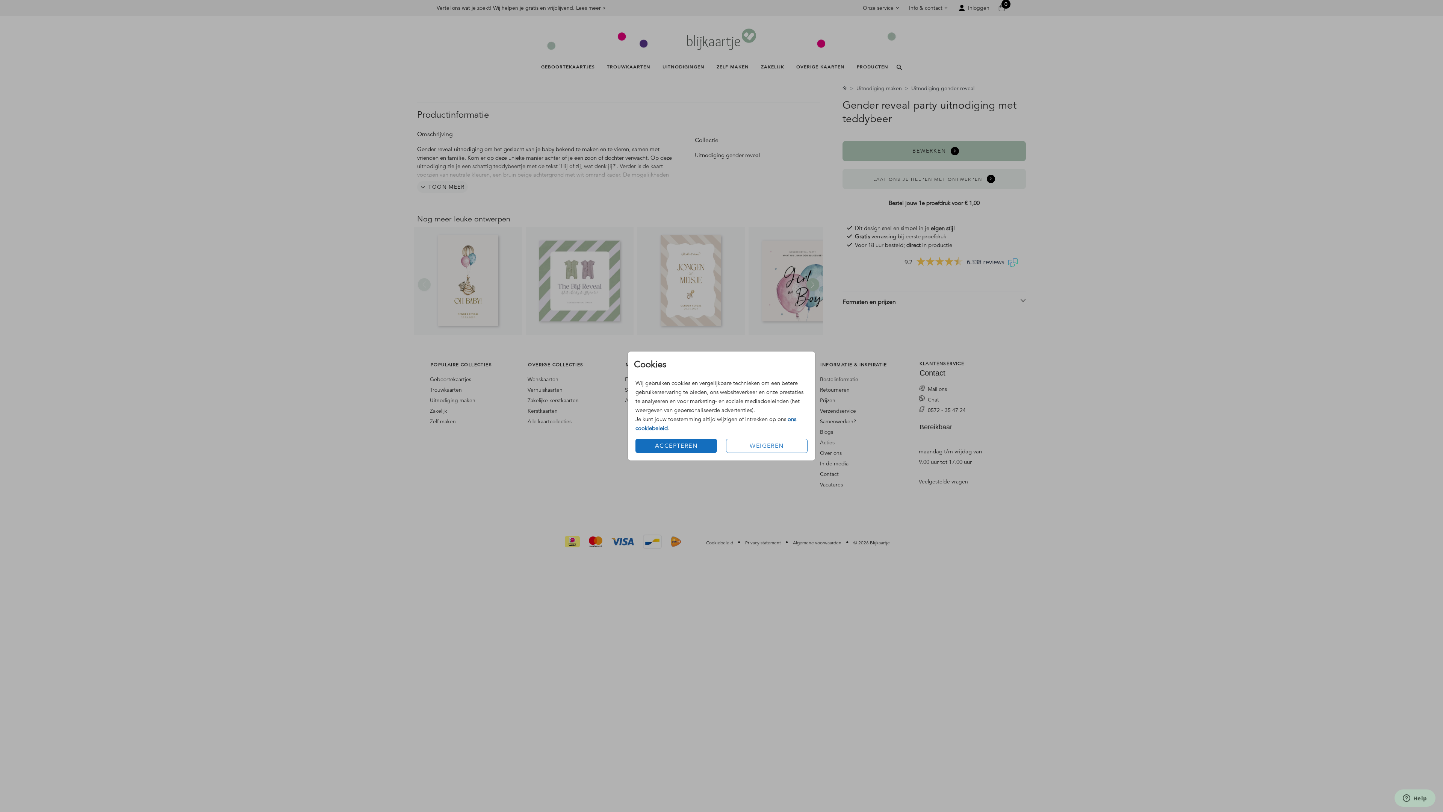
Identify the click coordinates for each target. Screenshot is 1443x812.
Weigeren (767, 446)
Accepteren (676, 446)
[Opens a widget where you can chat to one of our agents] (1414, 798)
